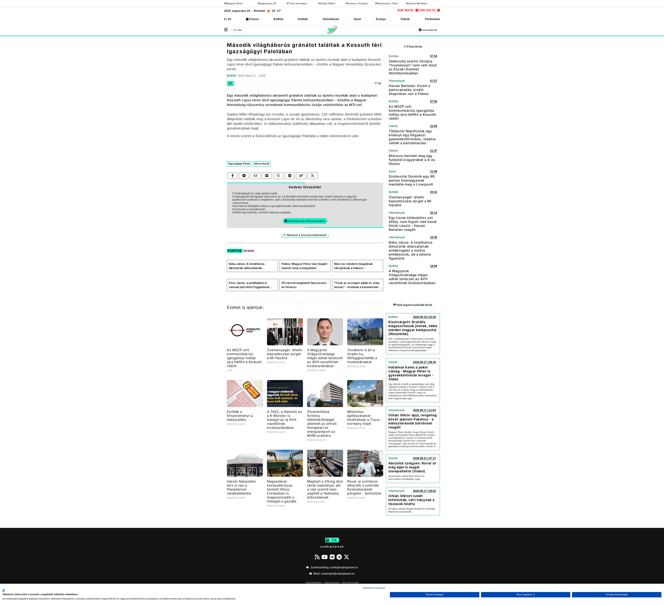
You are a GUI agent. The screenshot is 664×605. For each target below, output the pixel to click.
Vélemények (330, 19)
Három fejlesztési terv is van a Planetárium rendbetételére (241, 487)
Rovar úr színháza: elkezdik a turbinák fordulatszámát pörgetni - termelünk (364, 487)
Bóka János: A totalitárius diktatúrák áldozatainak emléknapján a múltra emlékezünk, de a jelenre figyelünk (247, 266)
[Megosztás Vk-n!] (267, 175)
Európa (381, 19)
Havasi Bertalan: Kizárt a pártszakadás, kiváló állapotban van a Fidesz (409, 90)
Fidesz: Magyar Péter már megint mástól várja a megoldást (305, 266)
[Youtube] (324, 556)
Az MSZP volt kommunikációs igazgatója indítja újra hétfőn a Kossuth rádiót (244, 358)
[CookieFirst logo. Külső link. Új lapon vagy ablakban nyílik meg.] (4, 590)
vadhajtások (332, 546)
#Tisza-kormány (297, 3)
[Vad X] (346, 556)
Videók (405, 19)
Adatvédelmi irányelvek (374, 588)
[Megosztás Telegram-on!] (290, 175)
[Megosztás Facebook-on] (233, 175)
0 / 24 (227, 19)
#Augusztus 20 (267, 3)
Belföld (278, 19)
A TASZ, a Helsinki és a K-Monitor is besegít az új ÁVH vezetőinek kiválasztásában (284, 420)
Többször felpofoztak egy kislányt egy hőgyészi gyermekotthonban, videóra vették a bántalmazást (412, 137)
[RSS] (317, 556)
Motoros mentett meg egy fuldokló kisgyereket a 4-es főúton (412, 160)
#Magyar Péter (233, 3)
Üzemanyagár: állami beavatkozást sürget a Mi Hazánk (284, 354)
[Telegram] (339, 556)
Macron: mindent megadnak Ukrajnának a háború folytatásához (353, 266)
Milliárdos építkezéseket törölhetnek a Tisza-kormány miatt (364, 418)
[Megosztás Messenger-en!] (244, 175)
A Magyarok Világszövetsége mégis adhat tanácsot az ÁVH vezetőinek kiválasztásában (325, 358)
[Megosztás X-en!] (312, 175)
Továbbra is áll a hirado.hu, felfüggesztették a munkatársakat (362, 356)
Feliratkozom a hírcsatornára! (306, 221)
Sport (357, 19)
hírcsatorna (429, 30)
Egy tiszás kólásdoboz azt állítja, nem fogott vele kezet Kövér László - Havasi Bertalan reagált (413, 224)
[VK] (332, 556)
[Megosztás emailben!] (255, 175)
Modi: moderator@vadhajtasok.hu (334, 573)
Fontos (254, 19)
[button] (226, 29)
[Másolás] (301, 175)
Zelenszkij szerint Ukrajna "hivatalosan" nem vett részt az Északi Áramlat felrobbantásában (413, 67)
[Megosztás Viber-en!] (278, 175)
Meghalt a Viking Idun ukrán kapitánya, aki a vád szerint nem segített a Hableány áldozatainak (325, 489)
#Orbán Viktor (326, 3)
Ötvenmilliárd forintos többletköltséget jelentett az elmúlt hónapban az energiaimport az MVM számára (321, 424)
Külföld (303, 19)
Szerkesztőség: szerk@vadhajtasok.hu (334, 567)
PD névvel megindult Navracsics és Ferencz (304, 285)
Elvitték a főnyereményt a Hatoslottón (240, 416)
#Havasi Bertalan (416, 3)
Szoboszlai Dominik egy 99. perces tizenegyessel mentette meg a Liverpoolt (412, 180)
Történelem (432, 19)
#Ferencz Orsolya (357, 3)
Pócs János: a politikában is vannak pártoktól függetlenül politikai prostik (249, 285)
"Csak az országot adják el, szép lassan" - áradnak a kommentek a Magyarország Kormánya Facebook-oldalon (357, 285)
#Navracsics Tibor (386, 3)
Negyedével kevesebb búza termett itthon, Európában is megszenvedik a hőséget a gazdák (282, 491)
